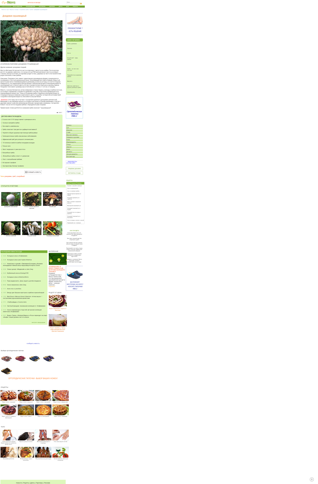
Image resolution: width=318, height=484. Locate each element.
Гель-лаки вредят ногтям (60, 441)
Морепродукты (71, 142)
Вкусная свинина (71, 135)
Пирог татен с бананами (60, 416)
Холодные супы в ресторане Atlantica (17, 260)
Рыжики (69, 64)
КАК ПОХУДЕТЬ (74, 230)
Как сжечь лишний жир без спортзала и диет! (74, 239)
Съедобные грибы (24, 9)
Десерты (69, 151)
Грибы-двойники (72, 43)
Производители (30, 6)
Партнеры (39, 483)
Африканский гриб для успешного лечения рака (18, 139)
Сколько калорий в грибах (11, 123)
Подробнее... (52, 286)
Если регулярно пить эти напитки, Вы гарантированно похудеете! (74, 234)
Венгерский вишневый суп (74, 205)
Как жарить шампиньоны (11, 126)
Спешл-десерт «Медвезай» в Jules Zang (18, 269)
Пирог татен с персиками (43, 402)
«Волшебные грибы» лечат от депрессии (16, 156)
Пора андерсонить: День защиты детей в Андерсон (22, 281)
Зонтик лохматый (11, 236)
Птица (68, 144)
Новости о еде (5, 9)
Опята (69, 53)
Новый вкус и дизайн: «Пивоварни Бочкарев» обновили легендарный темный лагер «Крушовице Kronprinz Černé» (23, 264)
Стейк (68, 132)
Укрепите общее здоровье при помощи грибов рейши (20, 133)
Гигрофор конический (53, 236)
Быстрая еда (70, 156)
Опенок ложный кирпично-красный (31, 207)
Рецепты (75, 6)
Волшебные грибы (9, 152)
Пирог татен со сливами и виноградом (9, 417)
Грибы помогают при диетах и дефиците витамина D (20, 129)
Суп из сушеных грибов (73, 191)
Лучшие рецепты (71, 154)
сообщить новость (33, 343)
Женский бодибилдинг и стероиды (43, 442)
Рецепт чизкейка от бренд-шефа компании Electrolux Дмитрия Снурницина (58, 329)
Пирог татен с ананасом (26, 402)
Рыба (68, 139)
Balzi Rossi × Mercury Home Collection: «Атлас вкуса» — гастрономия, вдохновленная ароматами (22, 297)
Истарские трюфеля (9, 162)
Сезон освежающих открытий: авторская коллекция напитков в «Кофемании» (22, 310)
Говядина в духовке (72, 137)
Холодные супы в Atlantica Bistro (16, 277)
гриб (14, 176)
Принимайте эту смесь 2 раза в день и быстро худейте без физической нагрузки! (74, 249)
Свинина (79, 183)
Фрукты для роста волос (26, 441)
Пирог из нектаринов (43, 416)
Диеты (60, 6)
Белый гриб (52, 206)
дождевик (8, 176)
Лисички (69, 48)
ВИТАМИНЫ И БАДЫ (74, 173)
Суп (67, 127)
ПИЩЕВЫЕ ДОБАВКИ (74, 168)
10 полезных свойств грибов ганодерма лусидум (18, 143)
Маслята (69, 81)
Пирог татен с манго (26, 416)
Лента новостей (17, 6)
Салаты (68, 125)
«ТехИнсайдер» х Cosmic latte (14, 302)
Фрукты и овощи (14, 9)
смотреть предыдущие (38, 322)
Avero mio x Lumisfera (12, 289)
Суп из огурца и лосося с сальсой (75, 220)
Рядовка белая (31, 236)
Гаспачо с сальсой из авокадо (74, 185)
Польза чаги (6, 146)
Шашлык (69, 130)
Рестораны (42, 6)
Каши (68, 149)
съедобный (20, 176)
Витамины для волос (8, 458)
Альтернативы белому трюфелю (13, 166)
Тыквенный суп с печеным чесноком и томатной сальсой (74, 223)
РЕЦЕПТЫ (69, 180)
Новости (19, 483)
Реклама (47, 483)
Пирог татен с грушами (8, 402)
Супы (68, 183)
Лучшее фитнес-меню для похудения (61, 459)
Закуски (68, 147)
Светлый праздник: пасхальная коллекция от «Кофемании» (24, 306)
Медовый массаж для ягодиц (43, 458)
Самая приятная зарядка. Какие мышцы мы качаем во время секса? (8, 443)
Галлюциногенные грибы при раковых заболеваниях (19, 136)
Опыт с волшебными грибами (12, 159)
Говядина (73, 183)
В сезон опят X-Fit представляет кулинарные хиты (19, 119)
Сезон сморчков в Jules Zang (14, 285)
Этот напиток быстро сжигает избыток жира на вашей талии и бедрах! (74, 244)
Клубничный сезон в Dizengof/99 (15, 273)
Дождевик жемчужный (10, 206)
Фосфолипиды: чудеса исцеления (26, 459)
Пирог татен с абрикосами (60, 402)
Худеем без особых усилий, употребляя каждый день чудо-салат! (74, 255)
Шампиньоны (71, 92)
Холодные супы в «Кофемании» (15, 256)
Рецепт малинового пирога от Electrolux (57, 309)
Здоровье (52, 6)
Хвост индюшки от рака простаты (14, 149)
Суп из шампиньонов (72, 188)
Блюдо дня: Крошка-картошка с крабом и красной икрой (23, 292)
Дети (67, 6)
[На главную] (8, 5)
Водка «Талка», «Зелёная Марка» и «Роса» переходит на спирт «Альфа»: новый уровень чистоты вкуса (25, 316)
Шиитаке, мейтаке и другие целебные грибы (74, 86)
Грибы (31, 9)
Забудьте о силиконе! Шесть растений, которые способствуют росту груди (74, 261)
